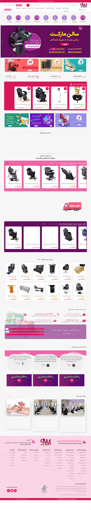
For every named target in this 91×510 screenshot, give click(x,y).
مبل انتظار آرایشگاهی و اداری (40, 277)
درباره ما (13, 460)
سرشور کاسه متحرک (58, 463)
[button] (89, 41)
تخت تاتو (48, 457)
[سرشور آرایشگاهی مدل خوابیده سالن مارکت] (80, 269)
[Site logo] (83, 5)
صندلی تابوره (71, 465)
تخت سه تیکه (47, 460)
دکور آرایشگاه (83, 465)
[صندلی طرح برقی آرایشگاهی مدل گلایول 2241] (68, 174)
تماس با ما (12, 463)
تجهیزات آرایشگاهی (71, 419)
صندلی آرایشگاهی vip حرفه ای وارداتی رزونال (41, 105)
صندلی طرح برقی (71, 463)
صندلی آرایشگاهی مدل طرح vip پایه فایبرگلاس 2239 (51, 184)
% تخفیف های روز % (8, 9)
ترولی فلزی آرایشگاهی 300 (52, 276)
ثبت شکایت (12, 457)
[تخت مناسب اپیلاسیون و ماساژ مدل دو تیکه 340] (39, 289)
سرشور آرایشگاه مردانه (58, 455)
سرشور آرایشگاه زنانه (58, 452)
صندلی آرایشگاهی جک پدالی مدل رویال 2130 (74, 245)
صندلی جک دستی (70, 476)
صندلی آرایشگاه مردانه (70, 455)
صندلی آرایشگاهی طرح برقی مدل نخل (23, 104)
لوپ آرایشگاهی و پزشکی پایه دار (60, 104)
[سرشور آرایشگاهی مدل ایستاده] (52, 289)
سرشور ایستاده (59, 468)
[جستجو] (27, 5)
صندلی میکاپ (83, 470)
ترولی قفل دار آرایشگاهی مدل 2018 (12, 296)
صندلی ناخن (71, 478)
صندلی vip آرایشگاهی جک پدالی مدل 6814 (11, 277)
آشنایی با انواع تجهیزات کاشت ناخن (20, 421)
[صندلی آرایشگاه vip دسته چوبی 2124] (13, 174)
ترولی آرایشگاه (83, 468)
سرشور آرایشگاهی (83, 460)
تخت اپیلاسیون (47, 452)
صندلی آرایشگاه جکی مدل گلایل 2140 (80, 296)
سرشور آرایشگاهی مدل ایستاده (53, 296)
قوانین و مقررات (11, 452)
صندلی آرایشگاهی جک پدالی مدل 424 (38, 244)
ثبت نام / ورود (19, 5)
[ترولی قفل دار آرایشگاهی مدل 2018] (11, 289)
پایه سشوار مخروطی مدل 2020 (79, 104)
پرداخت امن (12, 455)
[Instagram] (15, 490)
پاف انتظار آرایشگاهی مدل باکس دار (25, 296)
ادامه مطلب (79, 428)
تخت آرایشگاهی (83, 457)
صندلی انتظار (24, 455)
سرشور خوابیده (59, 457)
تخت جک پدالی (47, 465)
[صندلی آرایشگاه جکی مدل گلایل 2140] (80, 289)
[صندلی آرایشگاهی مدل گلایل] (66, 269)
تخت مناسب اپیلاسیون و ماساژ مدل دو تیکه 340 (39, 296)
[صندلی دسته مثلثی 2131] (19, 235)
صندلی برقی (72, 468)
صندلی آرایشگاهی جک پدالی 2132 (33, 183)
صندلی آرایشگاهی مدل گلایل (67, 277)
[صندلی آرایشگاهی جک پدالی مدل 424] (37, 235)
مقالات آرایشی (64, 419)
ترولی (25, 452)
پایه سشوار (24, 460)
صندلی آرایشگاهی (83, 455)
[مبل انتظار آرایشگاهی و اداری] (39, 269)
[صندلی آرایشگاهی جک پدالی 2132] (32, 174)
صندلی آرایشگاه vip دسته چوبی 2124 (14, 183)
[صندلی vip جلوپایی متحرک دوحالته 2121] (55, 235)
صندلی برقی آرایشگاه (82, 463)
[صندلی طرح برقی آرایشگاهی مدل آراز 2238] (25, 269)
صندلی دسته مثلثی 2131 (21, 244)
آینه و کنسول (36, 452)
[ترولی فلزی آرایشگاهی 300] (52, 269)
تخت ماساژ (48, 455)
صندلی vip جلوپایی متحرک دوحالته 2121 (56, 245)
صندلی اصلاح (71, 473)
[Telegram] (11, 490)
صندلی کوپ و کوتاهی (82, 473)
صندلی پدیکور (23, 457)
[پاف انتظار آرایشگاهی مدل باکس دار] (25, 289)
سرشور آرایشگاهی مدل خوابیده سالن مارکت (81, 277)
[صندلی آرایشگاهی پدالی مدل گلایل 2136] (66, 289)
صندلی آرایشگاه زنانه (70, 452)
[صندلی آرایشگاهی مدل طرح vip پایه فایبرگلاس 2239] (50, 174)
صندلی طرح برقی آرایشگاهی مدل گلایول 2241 (68, 184)
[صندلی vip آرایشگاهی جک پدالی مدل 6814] (11, 269)
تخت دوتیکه (48, 463)
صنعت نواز (12, 465)
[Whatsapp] (8, 490)
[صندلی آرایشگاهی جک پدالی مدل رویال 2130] (74, 235)
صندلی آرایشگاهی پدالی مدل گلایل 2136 (67, 296)
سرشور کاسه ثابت (59, 465)
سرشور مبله (60, 460)
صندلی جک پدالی (71, 470)
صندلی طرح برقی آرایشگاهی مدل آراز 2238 (25, 277)
